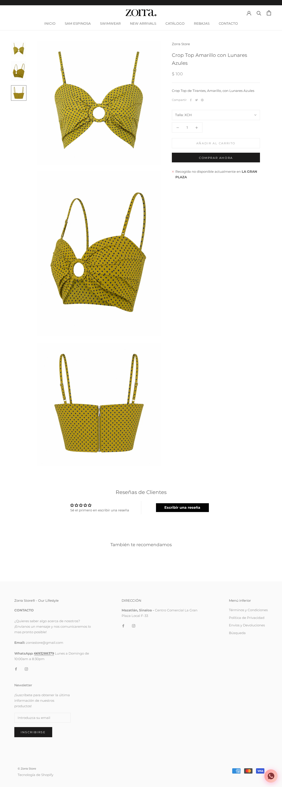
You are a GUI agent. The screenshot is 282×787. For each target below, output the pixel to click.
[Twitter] (196, 100)
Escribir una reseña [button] (182, 507)
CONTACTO (228, 23)
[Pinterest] (202, 100)
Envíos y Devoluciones (247, 625)
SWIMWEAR (110, 23)
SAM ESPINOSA (78, 23)
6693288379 (44, 653)
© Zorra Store (27, 768)
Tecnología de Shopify (35, 775)
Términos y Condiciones (248, 610)
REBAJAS (202, 23)
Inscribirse (33, 732)
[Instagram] (26, 669)
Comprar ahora (216, 158)
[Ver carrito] (269, 12)
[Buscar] (259, 13)
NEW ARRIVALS (143, 23)
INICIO (50, 23)
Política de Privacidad (246, 618)
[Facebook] (190, 100)
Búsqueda (237, 633)
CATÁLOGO (175, 23)
